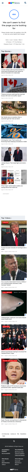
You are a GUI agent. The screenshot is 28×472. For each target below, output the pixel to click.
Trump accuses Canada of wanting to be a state (14, 248)
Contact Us (13, 433)
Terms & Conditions (19, 453)
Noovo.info (17, 460)
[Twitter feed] (14, 441)
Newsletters (23, 433)
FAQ (18, 433)
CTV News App (5, 433)
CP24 (3, 460)
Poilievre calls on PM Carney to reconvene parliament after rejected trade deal (13, 386)
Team (3, 435)
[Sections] (2, 2)
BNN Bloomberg (6, 462)
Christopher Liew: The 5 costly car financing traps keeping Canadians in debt (14, 140)
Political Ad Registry (20, 455)
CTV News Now (17, 44)
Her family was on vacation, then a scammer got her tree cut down (11, 117)
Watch (20, 39)
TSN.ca (3, 464)
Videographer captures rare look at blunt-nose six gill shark (13, 318)
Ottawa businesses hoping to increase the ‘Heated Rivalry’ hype (13, 352)
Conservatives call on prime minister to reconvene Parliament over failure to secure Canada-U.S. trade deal (12, 71)
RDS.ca (17, 464)
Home (7, 39)
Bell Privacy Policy (19, 451)
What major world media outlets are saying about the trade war (12, 186)
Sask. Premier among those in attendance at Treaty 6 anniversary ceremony (13, 420)
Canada (15, 39)
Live (23, 44)
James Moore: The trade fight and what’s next (13, 163)
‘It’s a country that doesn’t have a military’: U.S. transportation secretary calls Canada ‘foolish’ (14, 283)
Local (11, 39)
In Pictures (8, 42)
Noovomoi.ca (18, 462)
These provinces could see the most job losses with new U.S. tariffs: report (13, 95)
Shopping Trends (8, 44)
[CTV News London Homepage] (14, 3)
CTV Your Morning (16, 42)
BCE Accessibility (6, 453)
